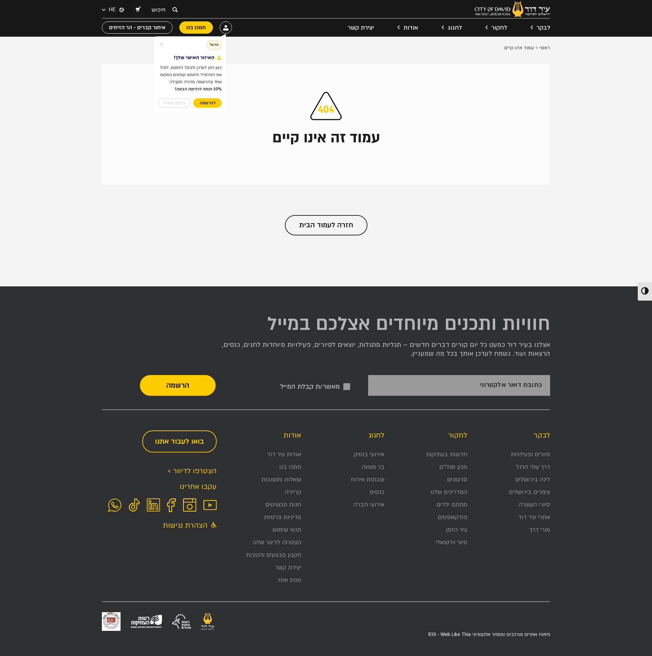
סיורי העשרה (534, 505)
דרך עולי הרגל (533, 467)
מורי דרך (539, 530)
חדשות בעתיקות (446, 454)
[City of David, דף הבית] (512, 9)
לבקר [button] (543, 28)
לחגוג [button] (455, 28)
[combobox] (160, 10)
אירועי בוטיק (369, 454)
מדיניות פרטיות (282, 517)
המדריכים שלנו (448, 492)
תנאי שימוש (286, 530)
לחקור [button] (499, 28)
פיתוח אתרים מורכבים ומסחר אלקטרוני (489, 634)
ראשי (544, 48)
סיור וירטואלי (451, 542)
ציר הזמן (456, 530)
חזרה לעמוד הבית (326, 225)
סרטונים (457, 479)
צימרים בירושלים (529, 492)
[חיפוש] (175, 9)
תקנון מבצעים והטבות (273, 555)
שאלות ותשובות (281, 479)
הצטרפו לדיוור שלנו (277, 542)
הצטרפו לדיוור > (192, 471)
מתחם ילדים (451, 505)
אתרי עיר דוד (534, 517)
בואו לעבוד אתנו (179, 441)
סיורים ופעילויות (530, 454)
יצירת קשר (361, 28)
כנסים (376, 492)
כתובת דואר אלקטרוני (511, 385)
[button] (138, 9)
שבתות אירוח (367, 479)
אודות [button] (410, 28)
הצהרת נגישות (186, 525)
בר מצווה (373, 467)
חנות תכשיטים (283, 505)
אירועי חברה (369, 505)
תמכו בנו (290, 467)
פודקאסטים (452, 517)
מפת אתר (289, 580)
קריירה (293, 492)
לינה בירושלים (532, 479)
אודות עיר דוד (284, 454)
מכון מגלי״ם (453, 467)
